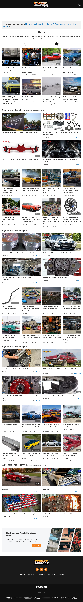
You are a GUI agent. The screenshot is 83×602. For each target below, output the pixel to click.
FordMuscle (38, 135)
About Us (22, 574)
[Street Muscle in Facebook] (41, 569)
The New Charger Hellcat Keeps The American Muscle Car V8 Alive (31, 427)
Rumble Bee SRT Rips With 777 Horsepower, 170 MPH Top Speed (31, 456)
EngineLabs (38, 255)
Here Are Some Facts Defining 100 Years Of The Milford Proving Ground (51, 99)
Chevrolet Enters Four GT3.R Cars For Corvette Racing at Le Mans (31, 338)
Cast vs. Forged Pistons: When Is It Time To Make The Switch (19, 252)
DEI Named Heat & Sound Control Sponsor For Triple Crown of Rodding (48, 24)
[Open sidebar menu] (3, 4)
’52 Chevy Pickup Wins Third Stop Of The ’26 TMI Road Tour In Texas (71, 456)
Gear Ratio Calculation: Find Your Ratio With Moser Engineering (20, 159)
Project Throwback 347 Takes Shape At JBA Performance (18, 368)
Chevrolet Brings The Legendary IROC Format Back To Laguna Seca (30, 308)
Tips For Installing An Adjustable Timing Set (55, 277)
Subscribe (37, 545)
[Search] (56, 43)
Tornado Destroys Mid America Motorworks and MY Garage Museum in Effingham (51, 308)
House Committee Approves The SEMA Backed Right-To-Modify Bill (10, 427)
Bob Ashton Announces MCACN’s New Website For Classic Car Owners (70, 70)
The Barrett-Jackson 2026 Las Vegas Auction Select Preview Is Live (51, 70)
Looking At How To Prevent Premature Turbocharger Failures (60, 395)
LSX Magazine (78, 137)
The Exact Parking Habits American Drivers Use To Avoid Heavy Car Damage (31, 219)
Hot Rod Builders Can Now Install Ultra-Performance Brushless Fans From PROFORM (72, 219)
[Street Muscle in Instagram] (37, 569)
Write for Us (51, 574)
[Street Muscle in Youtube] (45, 569)
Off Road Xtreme (77, 373)
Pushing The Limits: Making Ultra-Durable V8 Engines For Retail (50, 190)
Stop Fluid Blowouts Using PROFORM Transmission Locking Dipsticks (9, 308)
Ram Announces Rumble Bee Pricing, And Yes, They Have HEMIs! (30, 190)
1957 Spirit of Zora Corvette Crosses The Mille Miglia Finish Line (10, 219)
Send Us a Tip (41, 574)
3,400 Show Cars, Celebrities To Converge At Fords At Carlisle (50, 427)
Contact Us (30, 574)
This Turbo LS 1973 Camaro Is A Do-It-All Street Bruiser (58, 252)
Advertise (61, 574)
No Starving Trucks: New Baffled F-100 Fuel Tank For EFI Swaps (10, 456)
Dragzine (79, 164)
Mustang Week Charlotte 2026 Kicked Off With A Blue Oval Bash (20, 132)
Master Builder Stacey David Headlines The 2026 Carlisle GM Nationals (51, 338)
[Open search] (79, 4)
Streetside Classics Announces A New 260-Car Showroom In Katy (9, 190)
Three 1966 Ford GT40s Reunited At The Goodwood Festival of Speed (71, 190)
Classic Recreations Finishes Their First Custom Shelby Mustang (71, 338)
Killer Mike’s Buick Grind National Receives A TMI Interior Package (29, 70)
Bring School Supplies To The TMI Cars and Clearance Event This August (71, 308)
